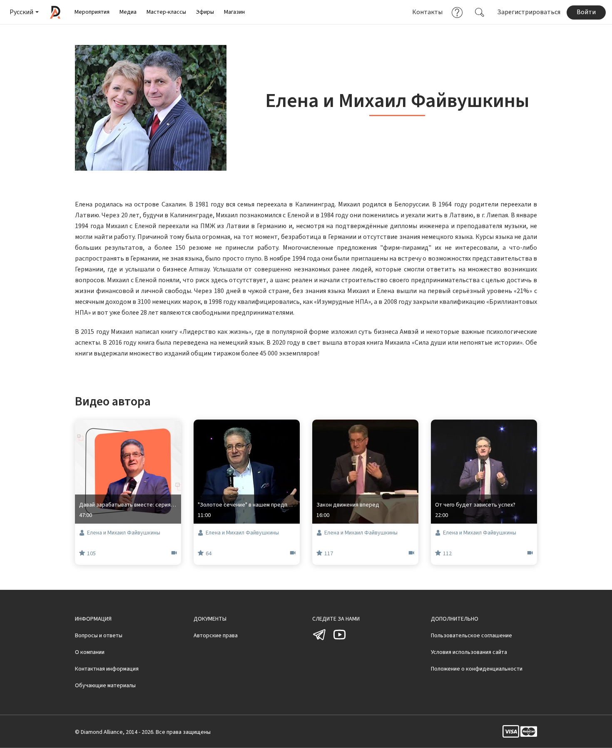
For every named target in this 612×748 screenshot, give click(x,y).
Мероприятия (92, 12)
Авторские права (216, 635)
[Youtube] (339, 640)
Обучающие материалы (105, 685)
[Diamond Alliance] (55, 12)
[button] (23, 12)
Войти (586, 12)
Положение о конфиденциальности (476, 669)
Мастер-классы (166, 12)
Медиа (128, 12)
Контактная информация (107, 669)
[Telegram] (319, 640)
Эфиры (205, 12)
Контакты (427, 12)
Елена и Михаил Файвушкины (123, 533)
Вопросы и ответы (98, 635)
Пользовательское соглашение (471, 635)
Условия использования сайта (469, 652)
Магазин (234, 12)
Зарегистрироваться (528, 12)
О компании (89, 652)
